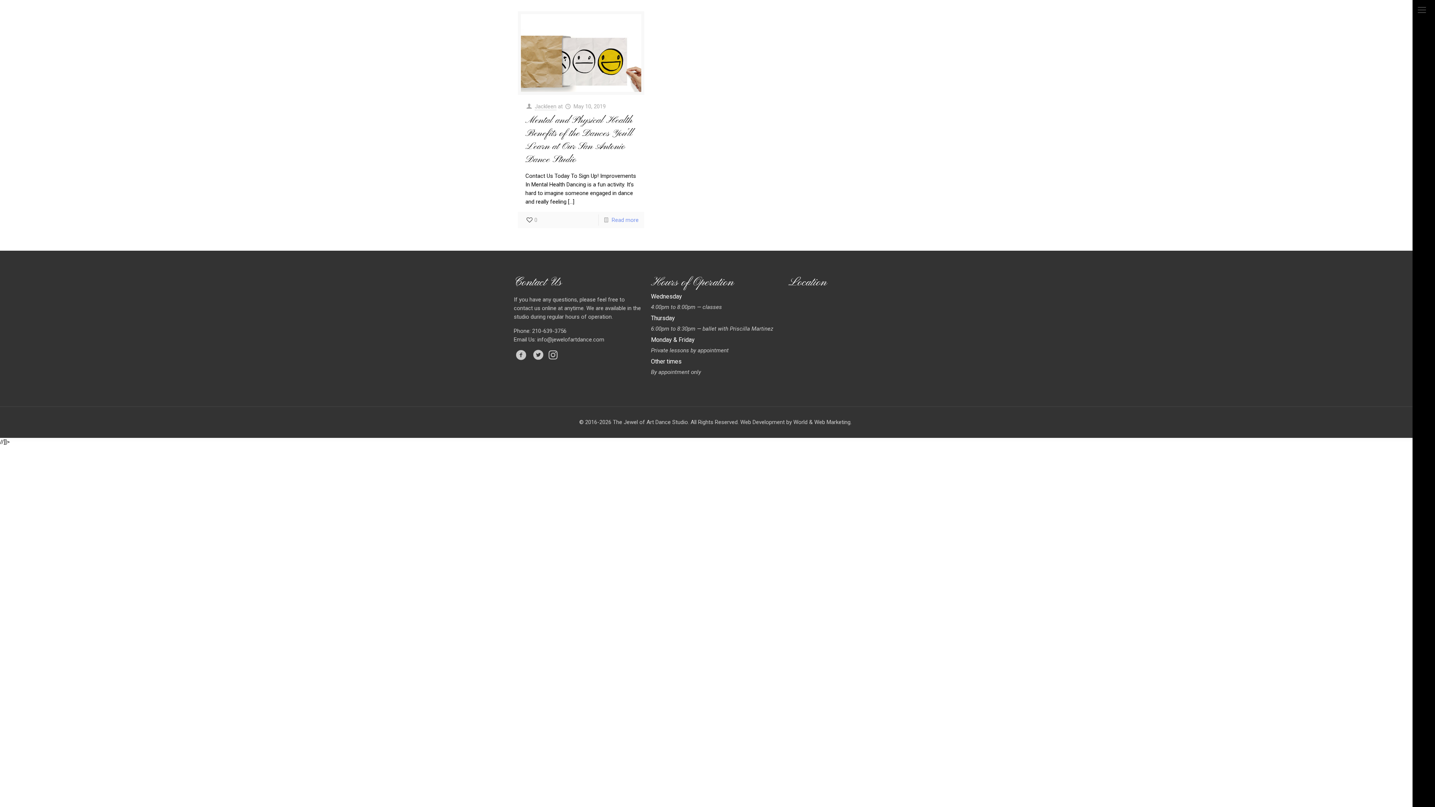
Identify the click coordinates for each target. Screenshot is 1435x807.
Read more (625, 220)
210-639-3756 (549, 331)
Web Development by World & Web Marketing (795, 422)
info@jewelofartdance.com (570, 339)
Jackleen (545, 106)
